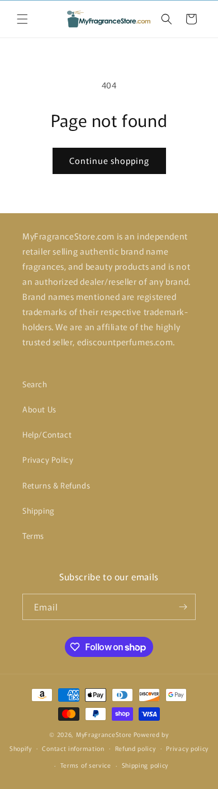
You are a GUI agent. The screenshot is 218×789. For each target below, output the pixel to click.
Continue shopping (109, 160)
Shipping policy (145, 764)
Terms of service (85, 764)
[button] (22, 19)
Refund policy (135, 748)
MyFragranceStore (104, 734)
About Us (39, 409)
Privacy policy (187, 748)
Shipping (38, 510)
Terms (33, 535)
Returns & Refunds (56, 485)
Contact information (73, 748)
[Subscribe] (182, 607)
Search (35, 383)
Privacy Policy (47, 459)
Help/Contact (47, 434)
